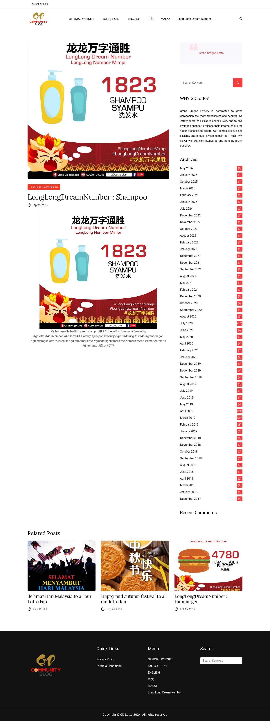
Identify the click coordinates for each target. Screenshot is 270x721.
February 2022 (189, 242)
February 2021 (189, 289)
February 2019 (189, 424)
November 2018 (190, 444)
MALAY (165, 19)
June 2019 (187, 397)
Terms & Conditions (109, 666)
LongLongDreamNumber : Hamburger (200, 599)
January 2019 (188, 431)
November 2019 (190, 370)
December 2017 (190, 499)
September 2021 (191, 269)
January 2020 (188, 357)
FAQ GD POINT (111, 19)
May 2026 (186, 168)
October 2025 (189, 181)
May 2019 (186, 404)
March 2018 (187, 485)
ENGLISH (134, 19)
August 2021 (188, 276)
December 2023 (190, 215)
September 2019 (191, 377)
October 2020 (189, 303)
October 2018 (189, 451)
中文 (150, 19)
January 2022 (188, 249)
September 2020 (191, 310)
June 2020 (187, 330)
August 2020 (188, 316)
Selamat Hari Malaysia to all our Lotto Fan (59, 599)
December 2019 (190, 363)
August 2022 (188, 235)
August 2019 (188, 384)
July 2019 (186, 390)
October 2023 (189, 229)
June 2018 (187, 472)
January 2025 (188, 202)
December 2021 (190, 256)
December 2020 (190, 296)
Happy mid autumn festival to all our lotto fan (133, 599)
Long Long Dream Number (194, 19)
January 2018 (188, 492)
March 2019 (187, 417)
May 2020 (186, 337)
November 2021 (190, 262)
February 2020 (189, 350)
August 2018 (188, 465)
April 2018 (186, 478)
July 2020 (186, 323)
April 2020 (186, 343)
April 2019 (186, 411)
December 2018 (190, 438)
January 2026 (188, 175)
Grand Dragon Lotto (211, 53)
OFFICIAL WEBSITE (81, 19)
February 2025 (189, 195)
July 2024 (186, 208)
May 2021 (186, 283)
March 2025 (187, 188)
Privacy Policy (105, 659)
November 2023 (190, 222)
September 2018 (191, 458)
